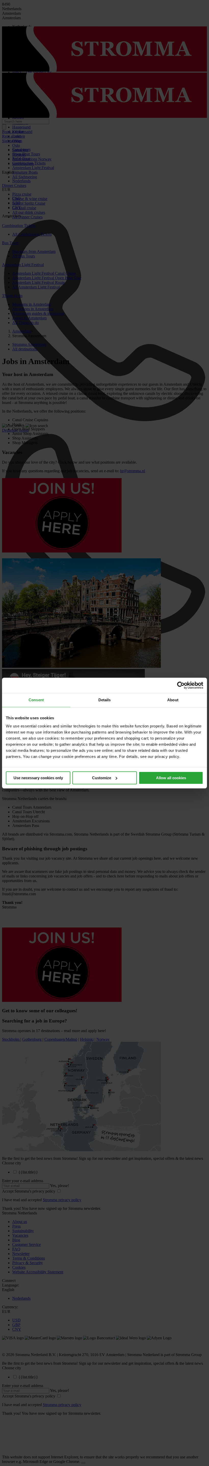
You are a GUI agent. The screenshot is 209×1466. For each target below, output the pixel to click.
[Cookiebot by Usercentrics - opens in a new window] (181, 685)
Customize (101, 778)
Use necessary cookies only (38, 778)
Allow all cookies (171, 778)
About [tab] (172, 700)
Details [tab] (104, 700)
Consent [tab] (36, 700)
